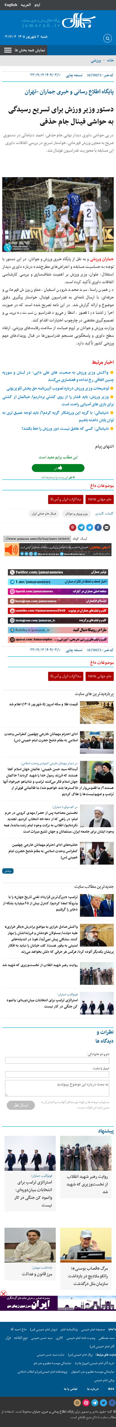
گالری (59, 1338)
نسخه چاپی (74, 75)
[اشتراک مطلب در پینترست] (73, 528)
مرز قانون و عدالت (37, 1274)
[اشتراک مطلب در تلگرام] (81, 528)
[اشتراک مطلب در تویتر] (89, 528)
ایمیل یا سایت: (101, 1068)
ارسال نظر (20, 1105)
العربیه (26, 5)
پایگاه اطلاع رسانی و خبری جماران (52, 1412)
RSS (111, 1389)
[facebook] (112, 1403)
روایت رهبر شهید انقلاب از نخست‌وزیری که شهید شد (40, 965)
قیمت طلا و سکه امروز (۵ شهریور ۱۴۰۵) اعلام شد (43, 704)
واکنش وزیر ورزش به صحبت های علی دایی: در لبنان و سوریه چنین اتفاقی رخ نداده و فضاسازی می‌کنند (58, 376)
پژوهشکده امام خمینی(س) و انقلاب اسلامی (42, 1372)
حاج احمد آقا (19, 1329)
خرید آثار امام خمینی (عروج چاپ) (94, 1363)
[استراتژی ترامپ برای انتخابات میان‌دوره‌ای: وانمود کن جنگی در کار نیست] (97, 1003)
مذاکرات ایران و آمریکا (65, 499)
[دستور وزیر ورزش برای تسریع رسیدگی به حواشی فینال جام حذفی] (58, 214)
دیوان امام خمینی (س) (43, 1329)
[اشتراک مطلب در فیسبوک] (98, 528)
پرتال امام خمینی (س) (80, 1355)
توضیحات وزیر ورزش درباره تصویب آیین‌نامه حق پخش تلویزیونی (58, 388)
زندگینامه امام (69, 1329)
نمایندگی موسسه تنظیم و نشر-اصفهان (92, 1372)
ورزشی (96, 60)
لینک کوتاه (80, 539)
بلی (56, 468)
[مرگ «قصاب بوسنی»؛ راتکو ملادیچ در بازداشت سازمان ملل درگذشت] (85, 1245)
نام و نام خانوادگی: (98, 1054)
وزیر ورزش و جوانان (76, 513)
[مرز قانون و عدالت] (30, 1245)
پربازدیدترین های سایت (94, 694)
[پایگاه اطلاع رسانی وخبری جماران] (58, 20)
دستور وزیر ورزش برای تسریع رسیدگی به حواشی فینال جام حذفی (61, 116)
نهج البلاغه (21, 1338)
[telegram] (95, 1403)
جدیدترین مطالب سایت (94, 886)
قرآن (8, 1338)
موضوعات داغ (102, 486)
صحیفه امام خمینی (93, 1329)
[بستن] (3, 1293)
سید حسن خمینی (41, 1338)
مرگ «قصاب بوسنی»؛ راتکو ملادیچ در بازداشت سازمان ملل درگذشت (88, 1276)
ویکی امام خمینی (104, 1380)
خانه (110, 60)
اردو (37, 5)
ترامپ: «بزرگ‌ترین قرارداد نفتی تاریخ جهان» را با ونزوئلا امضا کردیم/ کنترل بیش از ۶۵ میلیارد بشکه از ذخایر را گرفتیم (40, 903)
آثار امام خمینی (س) (102, 1346)
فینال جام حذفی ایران (44, 513)
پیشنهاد (106, 1131)
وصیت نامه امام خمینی (80, 1338)
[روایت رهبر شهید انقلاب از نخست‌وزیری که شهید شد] (97, 973)
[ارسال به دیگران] (106, 528)
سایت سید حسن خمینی (50, 1355)
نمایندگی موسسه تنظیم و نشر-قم (52, 1363)
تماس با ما (70, 1389)
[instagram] (77, 1403)
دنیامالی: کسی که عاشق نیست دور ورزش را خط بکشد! (66, 428)
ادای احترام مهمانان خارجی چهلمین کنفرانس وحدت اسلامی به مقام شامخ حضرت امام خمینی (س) (41, 737)
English (11, 5)
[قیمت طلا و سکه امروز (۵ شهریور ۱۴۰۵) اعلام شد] (97, 712)
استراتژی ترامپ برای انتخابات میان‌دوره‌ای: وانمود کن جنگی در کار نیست (33, 1194)
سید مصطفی (106, 1338)
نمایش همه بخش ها (30, 50)
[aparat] (86, 1403)
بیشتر (8, 871)
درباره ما (93, 1389)
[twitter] (103, 1403)
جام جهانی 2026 (99, 499)
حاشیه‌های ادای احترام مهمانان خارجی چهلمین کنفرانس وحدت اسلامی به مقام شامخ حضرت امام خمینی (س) (43, 851)
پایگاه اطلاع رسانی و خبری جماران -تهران (69, 92)
